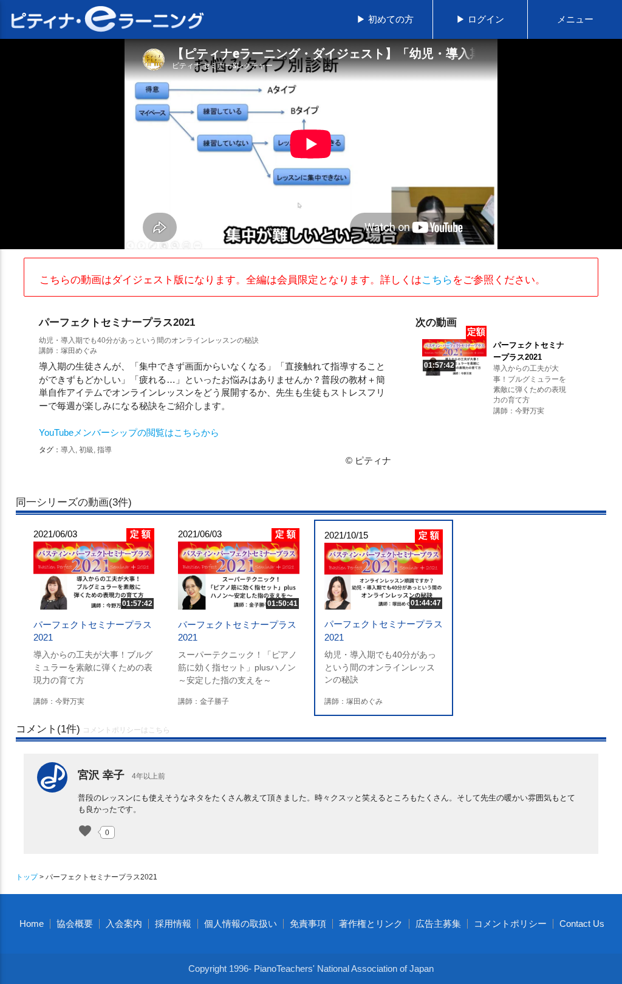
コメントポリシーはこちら (126, 730)
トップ (27, 877)
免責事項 (308, 924)
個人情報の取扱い (240, 924)
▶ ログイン (480, 19)
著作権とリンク (371, 924)
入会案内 (124, 924)
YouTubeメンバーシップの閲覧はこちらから (129, 433)
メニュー (575, 19)
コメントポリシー (510, 924)
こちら (437, 280)
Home (31, 924)
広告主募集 (438, 924)
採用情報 (173, 924)
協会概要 (74, 924)
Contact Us (581, 924)
